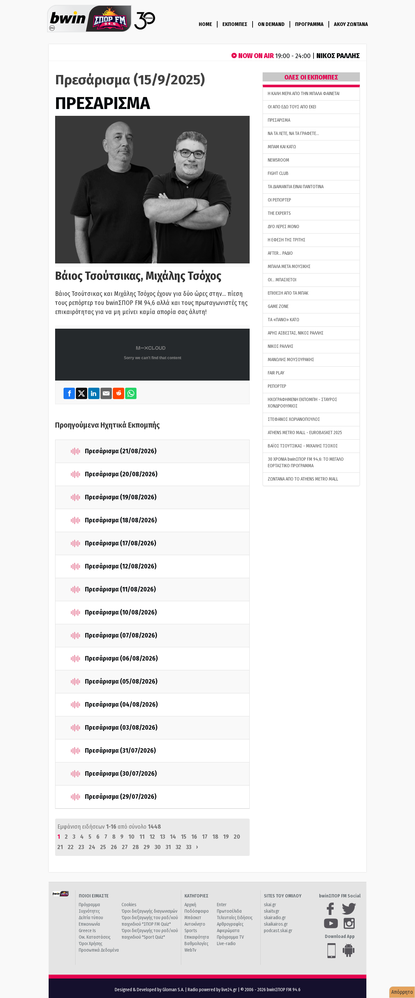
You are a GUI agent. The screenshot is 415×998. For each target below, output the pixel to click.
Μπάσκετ (192, 917)
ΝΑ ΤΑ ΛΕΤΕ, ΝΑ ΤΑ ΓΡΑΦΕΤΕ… (293, 133)
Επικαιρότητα (196, 937)
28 (136, 847)
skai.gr (270, 904)
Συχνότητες (89, 911)
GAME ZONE (278, 306)
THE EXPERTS (279, 213)
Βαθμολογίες (196, 943)
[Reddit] (119, 393)
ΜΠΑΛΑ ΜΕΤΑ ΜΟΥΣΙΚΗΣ (289, 266)
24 (92, 847)
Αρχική (190, 904)
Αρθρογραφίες (230, 924)
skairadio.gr (275, 917)
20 (237, 836)
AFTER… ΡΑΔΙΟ (280, 253)
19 (226, 836)
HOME (205, 24)
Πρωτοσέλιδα (229, 911)
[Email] (107, 393)
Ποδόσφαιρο (196, 911)
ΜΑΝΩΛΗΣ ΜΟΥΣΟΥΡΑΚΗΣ (291, 359)
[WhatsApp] (130, 393)
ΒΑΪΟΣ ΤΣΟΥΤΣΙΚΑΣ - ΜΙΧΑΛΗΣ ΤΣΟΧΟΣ (303, 446)
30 (158, 847)
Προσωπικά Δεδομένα (99, 950)
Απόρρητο (402, 992)
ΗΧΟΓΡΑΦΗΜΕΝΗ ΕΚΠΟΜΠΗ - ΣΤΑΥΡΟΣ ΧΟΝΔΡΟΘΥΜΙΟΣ (302, 403)
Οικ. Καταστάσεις (95, 937)
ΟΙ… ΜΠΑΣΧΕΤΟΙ (282, 280)
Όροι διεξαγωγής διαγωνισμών (149, 911)
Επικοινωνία (89, 924)
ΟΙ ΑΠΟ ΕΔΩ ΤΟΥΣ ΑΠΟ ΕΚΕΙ (292, 107)
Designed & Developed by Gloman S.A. (149, 989)
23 (81, 847)
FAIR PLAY (276, 373)
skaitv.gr (271, 911)
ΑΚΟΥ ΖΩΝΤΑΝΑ (351, 24)
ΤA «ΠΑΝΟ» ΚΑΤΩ (283, 320)
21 (60, 847)
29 (147, 847)
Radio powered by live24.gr (213, 989)
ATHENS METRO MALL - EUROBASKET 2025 (305, 432)
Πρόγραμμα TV (230, 937)
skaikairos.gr (276, 924)
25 (103, 847)
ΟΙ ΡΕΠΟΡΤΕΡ (279, 200)
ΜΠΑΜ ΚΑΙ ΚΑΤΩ (282, 147)
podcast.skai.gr (278, 930)
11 (142, 836)
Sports (190, 930)
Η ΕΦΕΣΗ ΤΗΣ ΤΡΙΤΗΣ (286, 240)
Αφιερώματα (228, 930)
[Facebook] (70, 393)
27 (125, 847)
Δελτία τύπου (91, 917)
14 (173, 836)
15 (183, 836)
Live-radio (226, 943)
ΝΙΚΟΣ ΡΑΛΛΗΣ (280, 346)
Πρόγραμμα (89, 904)
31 (168, 847)
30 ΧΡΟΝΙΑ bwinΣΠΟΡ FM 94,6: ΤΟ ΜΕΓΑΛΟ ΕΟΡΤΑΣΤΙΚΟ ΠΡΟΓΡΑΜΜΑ (306, 462)
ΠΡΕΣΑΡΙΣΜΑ (102, 103)
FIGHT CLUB (278, 173)
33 (188, 847)
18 (215, 836)
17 (205, 836)
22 (71, 847)
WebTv (190, 950)
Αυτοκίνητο (194, 924)
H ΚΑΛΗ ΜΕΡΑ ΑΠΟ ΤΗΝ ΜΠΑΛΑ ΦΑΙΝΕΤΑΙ (303, 93)
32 (178, 847)
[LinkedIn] (94, 393)
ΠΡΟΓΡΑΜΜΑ (309, 24)
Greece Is (87, 930)
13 (162, 836)
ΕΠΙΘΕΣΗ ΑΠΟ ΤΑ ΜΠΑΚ (288, 293)
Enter (222, 904)
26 (114, 847)
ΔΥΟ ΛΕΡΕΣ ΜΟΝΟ (283, 226)
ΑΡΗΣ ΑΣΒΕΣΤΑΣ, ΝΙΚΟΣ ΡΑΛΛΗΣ (296, 333)
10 (131, 836)
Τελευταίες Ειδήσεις (235, 917)
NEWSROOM (278, 160)
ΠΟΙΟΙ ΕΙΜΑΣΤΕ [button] (94, 896)
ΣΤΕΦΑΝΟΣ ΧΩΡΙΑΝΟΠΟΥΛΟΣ (294, 419)
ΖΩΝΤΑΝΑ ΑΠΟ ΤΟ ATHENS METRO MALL (303, 479)
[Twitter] (82, 393)
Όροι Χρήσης (90, 943)
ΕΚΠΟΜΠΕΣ (234, 24)
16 (194, 836)
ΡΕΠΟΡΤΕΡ (277, 386)
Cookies (129, 904)
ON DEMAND (271, 24)
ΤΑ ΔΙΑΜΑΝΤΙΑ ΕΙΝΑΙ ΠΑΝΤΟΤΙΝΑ (296, 186)
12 (152, 836)
